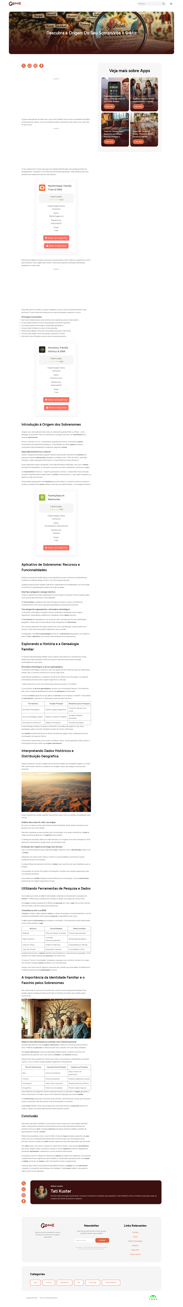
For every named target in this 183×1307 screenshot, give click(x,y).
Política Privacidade (135, 1241)
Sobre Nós (135, 1250)
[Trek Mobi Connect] (153, 1298)
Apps (35, 1282)
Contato (135, 1232)
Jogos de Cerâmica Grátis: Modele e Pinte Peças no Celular (142, 134)
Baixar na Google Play (57, 238)
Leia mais (109, 106)
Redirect (135, 1246)
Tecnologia (92, 1282)
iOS (79, 1282)
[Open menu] (172, 4)
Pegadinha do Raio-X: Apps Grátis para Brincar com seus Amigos (114, 99)
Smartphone (64, 1282)
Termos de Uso (135, 1254)
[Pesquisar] (163, 3)
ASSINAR (102, 1240)
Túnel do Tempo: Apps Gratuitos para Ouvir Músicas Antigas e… (114, 134)
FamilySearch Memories (56, 497)
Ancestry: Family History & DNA (58, 349)
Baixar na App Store (57, 246)
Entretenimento (111, 1282)
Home (135, 1237)
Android (48, 1282)
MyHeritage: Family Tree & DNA (60, 187)
